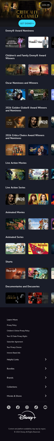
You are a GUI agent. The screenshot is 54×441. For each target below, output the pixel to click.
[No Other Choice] (16, 94)
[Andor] (38, 122)
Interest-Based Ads (13, 353)
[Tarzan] (16, 223)
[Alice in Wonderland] (38, 174)
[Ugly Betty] (38, 199)
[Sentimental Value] (38, 94)
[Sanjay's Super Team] (38, 273)
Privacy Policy (11, 325)
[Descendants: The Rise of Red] (38, 69)
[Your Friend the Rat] (16, 273)
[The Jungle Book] (16, 174)
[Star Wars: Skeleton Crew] (16, 69)
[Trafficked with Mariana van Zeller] (38, 298)
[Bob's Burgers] (38, 248)
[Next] (49, 41)
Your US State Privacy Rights (17, 336)
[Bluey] (16, 248)
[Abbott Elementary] (16, 149)
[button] (27, 360)
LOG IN (46, 5)
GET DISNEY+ (27, 23)
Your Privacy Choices (14, 347)
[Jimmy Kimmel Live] (38, 149)
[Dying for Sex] (16, 122)
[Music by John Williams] (16, 298)
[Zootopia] (38, 223)
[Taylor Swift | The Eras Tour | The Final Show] (16, 42)
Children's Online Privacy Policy (18, 331)
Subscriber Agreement (15, 342)
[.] (8, 407)
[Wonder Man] (38, 42)
